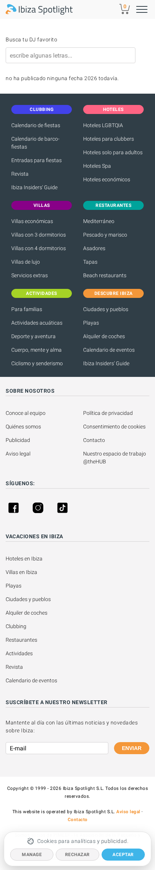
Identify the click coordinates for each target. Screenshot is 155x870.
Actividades (19, 653)
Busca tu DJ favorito (31, 39)
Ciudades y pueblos (105, 309)
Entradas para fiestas (36, 160)
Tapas (90, 262)
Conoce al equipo (26, 413)
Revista (20, 174)
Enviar (131, 748)
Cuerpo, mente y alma (36, 350)
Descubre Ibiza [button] (113, 293)
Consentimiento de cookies (114, 427)
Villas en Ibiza (21, 572)
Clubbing (16, 626)
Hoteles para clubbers (108, 139)
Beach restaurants (104, 275)
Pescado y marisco (105, 235)
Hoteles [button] (113, 109)
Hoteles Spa (97, 166)
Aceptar (123, 854)
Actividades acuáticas (36, 323)
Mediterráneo (98, 221)
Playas (91, 323)
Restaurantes (21, 640)
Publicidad (18, 440)
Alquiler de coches (104, 336)
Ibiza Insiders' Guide (34, 187)
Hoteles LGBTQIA (103, 125)
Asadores (94, 248)
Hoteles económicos (106, 179)
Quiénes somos (23, 427)
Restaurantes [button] (113, 205)
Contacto (94, 440)
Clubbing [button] (41, 109)
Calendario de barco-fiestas (35, 143)
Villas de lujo (25, 262)
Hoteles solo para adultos (113, 152)
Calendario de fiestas (35, 125)
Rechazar (77, 854)
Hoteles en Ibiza (24, 559)
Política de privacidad (108, 413)
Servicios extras (29, 275)
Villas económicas (32, 221)
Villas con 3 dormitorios (38, 235)
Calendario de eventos (109, 350)
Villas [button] (41, 205)
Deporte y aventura (33, 336)
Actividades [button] (41, 293)
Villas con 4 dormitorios (38, 248)
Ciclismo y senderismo (37, 363)
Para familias (26, 309)
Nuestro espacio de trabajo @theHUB (115, 458)
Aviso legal (18, 454)
